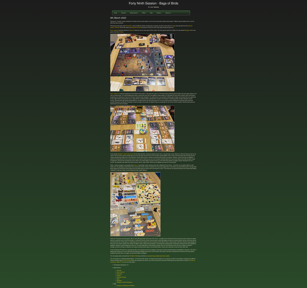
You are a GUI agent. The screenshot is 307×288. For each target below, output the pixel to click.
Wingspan (187, 30)
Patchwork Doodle (136, 27)
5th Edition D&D (133, 256)
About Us (168, 13)
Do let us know (127, 260)
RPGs (144, 13)
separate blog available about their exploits (158, 256)
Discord (131, 30)
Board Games (133, 13)
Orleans (121, 32)
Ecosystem (129, 26)
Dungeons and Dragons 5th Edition (125, 285)
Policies (159, 13)
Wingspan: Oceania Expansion (125, 154)
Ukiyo (174, 26)
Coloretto (117, 27)
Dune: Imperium (114, 30)
